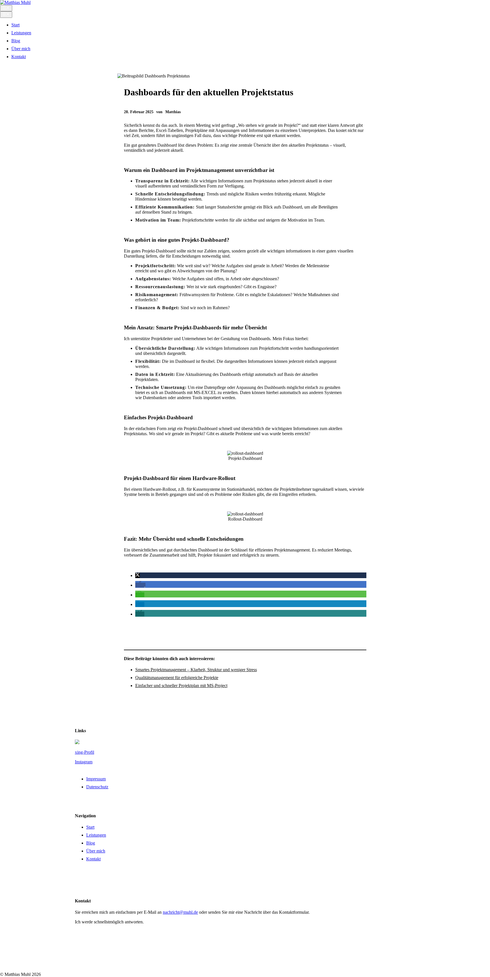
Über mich (20, 48)
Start (15, 24)
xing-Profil (84, 752)
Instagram (83, 761)
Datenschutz (97, 786)
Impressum (96, 778)
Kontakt (18, 56)
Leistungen (21, 32)
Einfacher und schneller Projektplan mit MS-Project (181, 685)
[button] (137, 575)
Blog (15, 40)
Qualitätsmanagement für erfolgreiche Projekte (176, 677)
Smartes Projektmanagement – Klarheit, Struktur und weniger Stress (196, 669)
